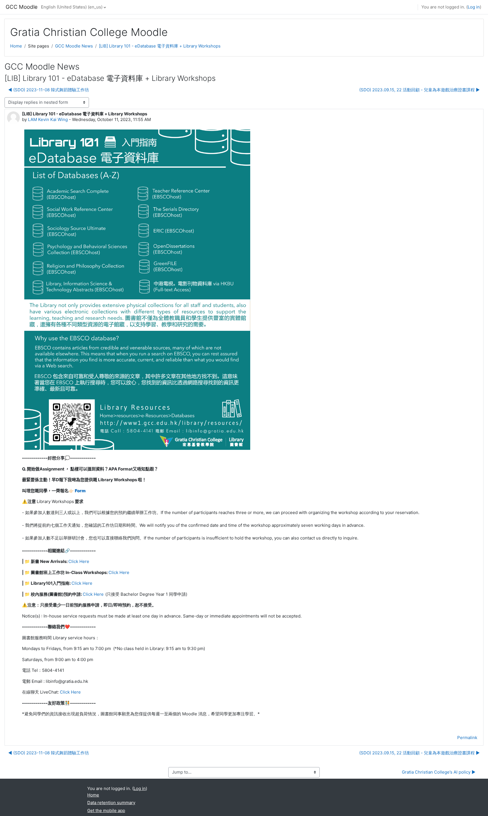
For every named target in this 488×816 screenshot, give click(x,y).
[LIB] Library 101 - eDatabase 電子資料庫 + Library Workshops (160, 46)
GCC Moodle (22, 7)
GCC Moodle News (74, 46)
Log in (474, 7)
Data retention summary (111, 802)
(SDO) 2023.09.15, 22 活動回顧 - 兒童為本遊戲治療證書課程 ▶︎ (419, 89)
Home (16, 46)
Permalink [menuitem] (467, 737)
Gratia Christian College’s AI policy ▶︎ (439, 772)
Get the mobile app (106, 810)
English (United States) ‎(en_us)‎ (72, 7)
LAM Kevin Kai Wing (48, 119)
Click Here (78, 561)
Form (80, 490)
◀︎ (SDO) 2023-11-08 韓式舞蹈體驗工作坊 (48, 89)
